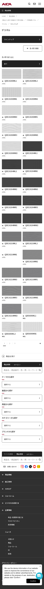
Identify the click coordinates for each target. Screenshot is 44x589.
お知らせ (11, 539)
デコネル (4, 24)
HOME (4, 16)
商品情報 (12, 16)
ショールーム (9, 496)
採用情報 (11, 524)
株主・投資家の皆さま (15, 517)
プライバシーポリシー (9, 563)
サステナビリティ (14, 521)
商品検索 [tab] (19, 454)
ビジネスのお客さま (12, 503)
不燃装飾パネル (31, 20)
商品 (9, 543)
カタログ (8, 489)
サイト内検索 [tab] (8, 454)
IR (9, 550)
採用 (9, 554)
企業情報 (8, 510)
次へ (40, 343)
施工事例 (8, 482)
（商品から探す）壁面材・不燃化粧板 (12, 20)
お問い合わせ (12, 466)
